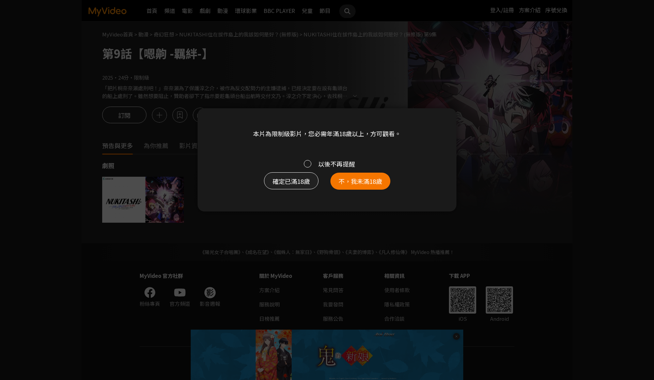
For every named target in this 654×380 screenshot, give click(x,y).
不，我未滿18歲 (360, 181)
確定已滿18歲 (291, 181)
